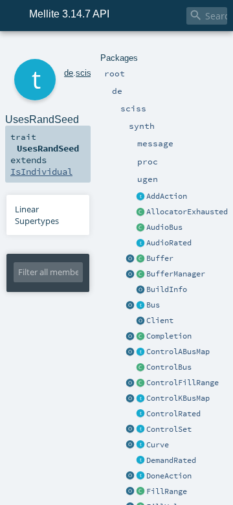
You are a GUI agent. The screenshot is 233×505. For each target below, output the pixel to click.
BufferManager (175, 273)
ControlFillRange (182, 382)
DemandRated (171, 460)
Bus (153, 304)
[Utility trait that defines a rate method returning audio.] (140, 243)
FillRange (166, 491)
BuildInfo (166, 289)
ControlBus (169, 367)
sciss (86, 73)
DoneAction (169, 475)
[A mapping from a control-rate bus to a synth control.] (140, 399)
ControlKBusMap (178, 398)
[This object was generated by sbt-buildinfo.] (140, 290)
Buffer (159, 258)
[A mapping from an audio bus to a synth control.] (140, 352)
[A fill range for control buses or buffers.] (140, 492)
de (68, 73)
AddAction (166, 196)
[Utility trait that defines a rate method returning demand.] (140, 461)
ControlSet (169, 429)
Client (159, 320)
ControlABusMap (178, 351)
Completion (169, 336)
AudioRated (169, 242)
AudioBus (164, 227)
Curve (157, 444)
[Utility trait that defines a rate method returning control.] (140, 414)
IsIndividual (41, 171)
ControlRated (173, 413)
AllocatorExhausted (187, 211)
